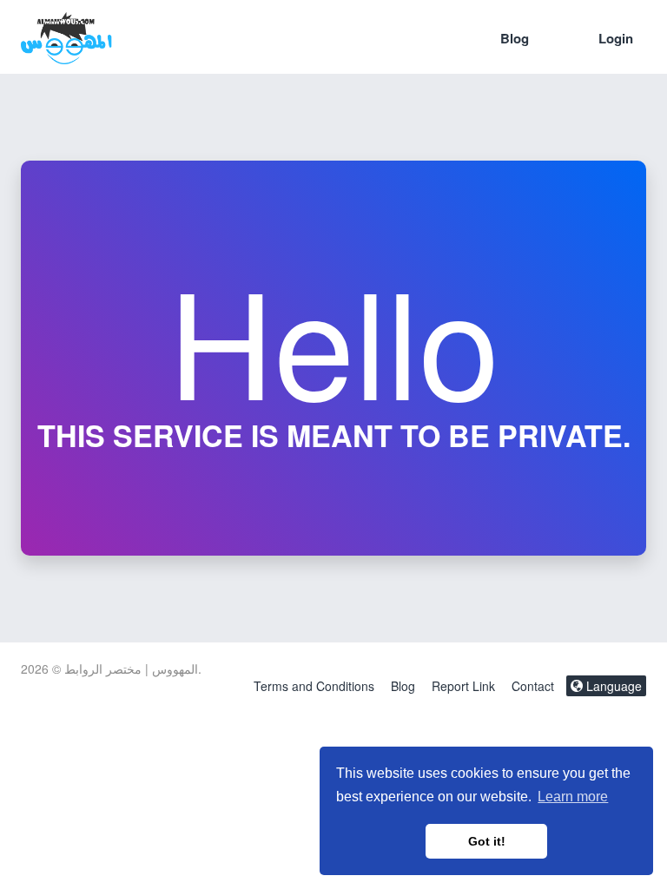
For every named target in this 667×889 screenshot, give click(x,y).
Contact (533, 686)
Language (612, 686)
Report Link (463, 686)
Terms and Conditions (314, 686)
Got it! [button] (486, 841)
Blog (514, 38)
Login (615, 38)
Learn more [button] (573, 796)
